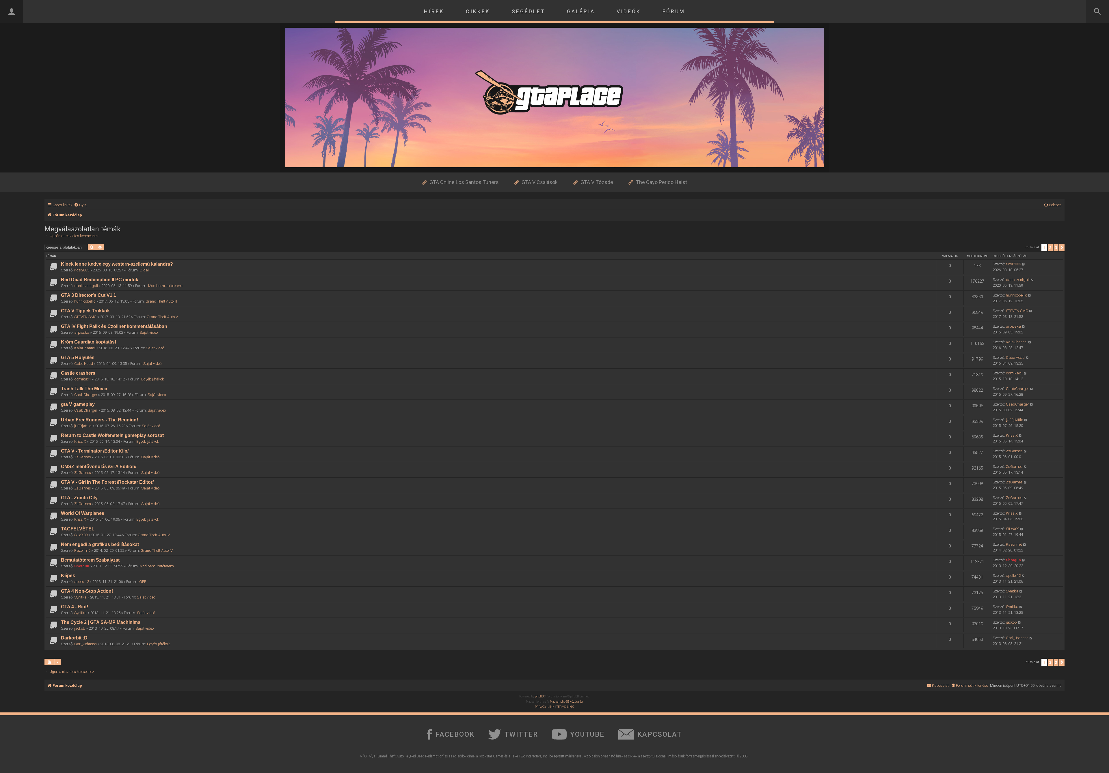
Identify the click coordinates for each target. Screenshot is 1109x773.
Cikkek (478, 11)
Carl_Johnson (85, 644)
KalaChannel (85, 348)
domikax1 (82, 379)
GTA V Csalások (540, 182)
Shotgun (81, 566)
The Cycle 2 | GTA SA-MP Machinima (100, 622)
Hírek (434, 11)
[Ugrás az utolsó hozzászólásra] (1024, 264)
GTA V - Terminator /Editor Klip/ (95, 451)
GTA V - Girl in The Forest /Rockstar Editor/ (107, 482)
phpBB (539, 696)
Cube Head (83, 363)
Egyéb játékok (152, 379)
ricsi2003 (81, 270)
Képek (68, 575)
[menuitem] (80, 205)
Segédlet (528, 11)
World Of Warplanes (82, 513)
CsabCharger (85, 395)
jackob (79, 628)
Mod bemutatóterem (165, 286)
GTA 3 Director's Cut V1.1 (88, 295)
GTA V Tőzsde (596, 182)
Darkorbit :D (74, 637)
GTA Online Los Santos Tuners (464, 182)
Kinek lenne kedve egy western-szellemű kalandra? (117, 264)
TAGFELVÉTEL (77, 528)
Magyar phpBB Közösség (566, 701)
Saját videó (148, 332)
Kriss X (80, 441)
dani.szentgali (86, 286)
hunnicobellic (84, 301)
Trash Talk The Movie (84, 388)
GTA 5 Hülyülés (77, 357)
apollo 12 (81, 581)
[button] (1062, 247)
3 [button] (1056, 247)
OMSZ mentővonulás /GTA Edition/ (98, 466)
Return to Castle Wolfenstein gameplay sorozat (112, 435)
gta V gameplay (78, 404)
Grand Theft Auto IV (154, 535)
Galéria (581, 11)
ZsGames (82, 457)
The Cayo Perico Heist (661, 182)
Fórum (674, 11)
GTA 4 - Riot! (74, 606)
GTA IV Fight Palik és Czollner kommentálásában (114, 326)
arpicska (81, 332)
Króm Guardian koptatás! (88, 341)
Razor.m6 (82, 550)
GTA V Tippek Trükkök (85, 310)
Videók (629, 11)
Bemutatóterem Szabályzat (90, 560)
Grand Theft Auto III (161, 301)
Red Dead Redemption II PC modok (99, 279)
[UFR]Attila (83, 426)
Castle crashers (78, 373)
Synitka (80, 597)
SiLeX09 (81, 535)
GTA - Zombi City (79, 497)
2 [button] (1050, 247)
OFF (142, 581)
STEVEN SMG (85, 317)
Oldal (144, 270)
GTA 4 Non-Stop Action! (87, 591)
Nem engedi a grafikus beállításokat (100, 544)
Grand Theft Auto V (162, 317)
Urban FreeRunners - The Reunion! (99, 419)
